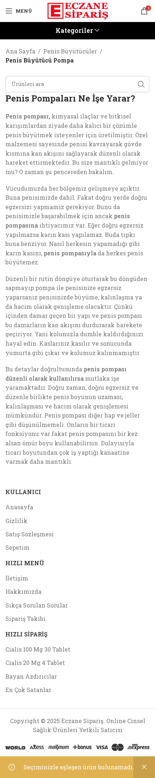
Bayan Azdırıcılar (31, 676)
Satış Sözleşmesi (29, 534)
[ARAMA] (141, 84)
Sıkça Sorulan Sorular (36, 605)
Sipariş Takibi (25, 618)
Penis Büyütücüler (70, 51)
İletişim (16, 578)
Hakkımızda (23, 591)
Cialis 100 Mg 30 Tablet (37, 649)
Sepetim (17, 547)
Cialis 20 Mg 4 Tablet (35, 662)
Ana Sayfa (20, 51)
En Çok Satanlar (28, 689)
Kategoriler (74, 30)
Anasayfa (19, 507)
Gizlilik (16, 520)
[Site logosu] (77, 10)
